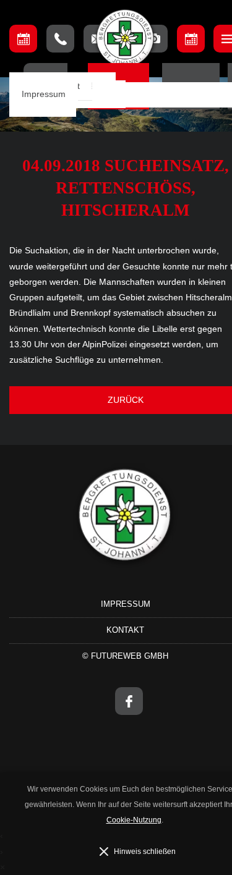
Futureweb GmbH (129, 656)
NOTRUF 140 (60, 39)
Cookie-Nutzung (133, 820)
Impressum (44, 94)
